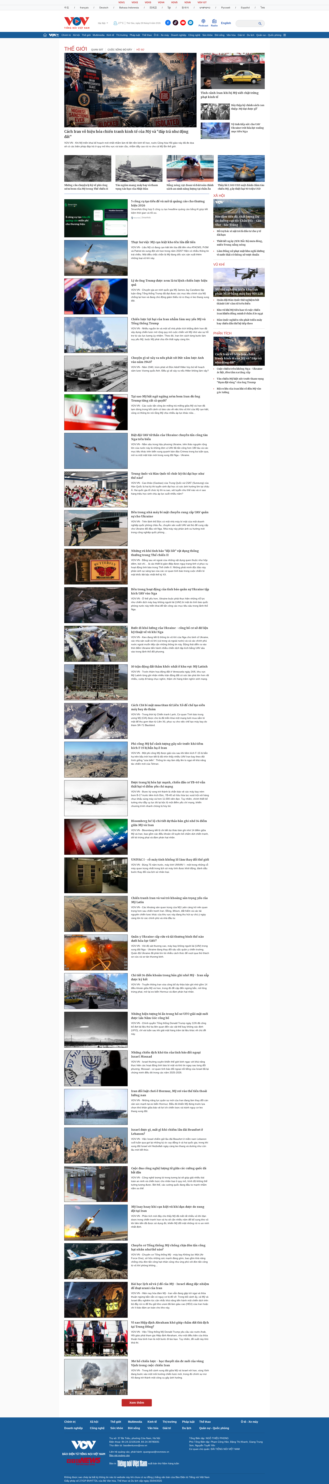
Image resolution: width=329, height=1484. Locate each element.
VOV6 (187, 2)
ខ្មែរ (169, 7)
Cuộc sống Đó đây (120, 49)
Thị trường (122, 35)
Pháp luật (135, 35)
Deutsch (103, 7)
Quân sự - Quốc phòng (268, 35)
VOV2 (135, 2)
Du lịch (250, 35)
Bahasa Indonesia (129, 7)
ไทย (263, 7)
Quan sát (97, 49)
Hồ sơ (140, 49)
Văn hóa (231, 35)
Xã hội (76, 35)
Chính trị (66, 35)
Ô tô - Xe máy (161, 35)
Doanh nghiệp (178, 35)
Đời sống (219, 35)
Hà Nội (102, 23)
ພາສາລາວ (205, 7)
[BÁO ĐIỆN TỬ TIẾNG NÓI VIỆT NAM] (76, 23)
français (84, 7)
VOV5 (174, 2)
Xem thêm (136, 1402)
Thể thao (147, 35)
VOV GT (202, 2)
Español (245, 7)
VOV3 (148, 2)
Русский (225, 7)
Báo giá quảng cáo (119, 1455)
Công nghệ (194, 35)
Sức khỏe (207, 35)
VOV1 (121, 2)
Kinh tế (110, 35)
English (226, 23)
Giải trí (241, 35)
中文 (66, 7)
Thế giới (86, 35)
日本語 (153, 7)
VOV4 (161, 2)
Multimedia (99, 35)
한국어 (185, 7)
